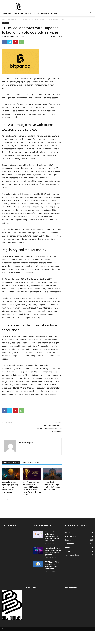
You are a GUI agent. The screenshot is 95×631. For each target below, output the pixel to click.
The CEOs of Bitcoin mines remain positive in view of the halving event (49, 428)
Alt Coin (28, 13)
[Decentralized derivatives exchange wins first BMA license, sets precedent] (52, 474)
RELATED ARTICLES (11, 463)
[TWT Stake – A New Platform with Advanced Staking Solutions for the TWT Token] (38, 564)
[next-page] (7, 499)
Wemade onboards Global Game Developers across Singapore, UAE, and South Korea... (52, 536)
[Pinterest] (15, 42)
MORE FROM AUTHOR (30, 463)
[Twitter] (9, 42)
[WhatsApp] (21, 42)
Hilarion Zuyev (9, 36)
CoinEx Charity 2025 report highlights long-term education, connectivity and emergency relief (10, 487)
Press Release (18, 13)
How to (54, 13)
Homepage (7, 13)
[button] (90, 13)
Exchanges (45, 13)
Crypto (36, 13)
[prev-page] (3, 499)
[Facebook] (4, 42)
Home (4, 19)
